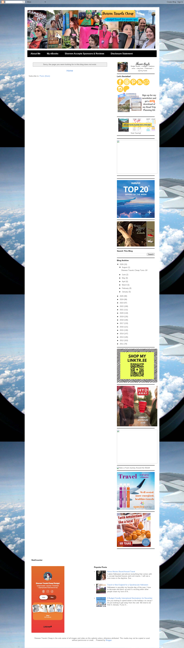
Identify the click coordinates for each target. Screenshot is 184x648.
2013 (122, 337)
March (124, 285)
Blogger (109, 640)
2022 (122, 306)
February (125, 288)
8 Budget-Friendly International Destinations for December (129, 598)
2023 (122, 303)
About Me (35, 53)
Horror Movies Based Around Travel (121, 572)
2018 (122, 320)
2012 (122, 340)
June (124, 275)
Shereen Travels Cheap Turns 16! (134, 270)
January (125, 292)
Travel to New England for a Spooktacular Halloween (127, 585)
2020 (122, 313)
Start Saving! (136, 133)
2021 (122, 310)
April (124, 281)
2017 (122, 323)
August (125, 267)
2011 (122, 344)
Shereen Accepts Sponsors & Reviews (84, 53)
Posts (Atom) (45, 76)
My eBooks (52, 53)
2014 (122, 334)
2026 (122, 264)
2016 (122, 327)
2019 (122, 317)
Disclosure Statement (122, 53)
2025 (122, 296)
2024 (122, 299)
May (124, 278)
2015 (122, 330)
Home (70, 70)
